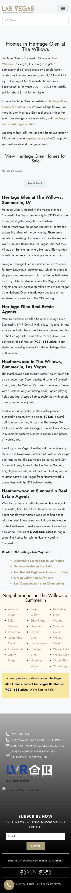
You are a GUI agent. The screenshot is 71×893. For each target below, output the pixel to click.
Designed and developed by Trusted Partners (35, 860)
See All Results (35, 183)
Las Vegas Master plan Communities (39, 583)
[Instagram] (29, 872)
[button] (63, 8)
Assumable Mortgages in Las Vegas (39, 560)
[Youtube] (48, 872)
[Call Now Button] (9, 885)
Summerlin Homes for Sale (32, 566)
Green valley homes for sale (33, 578)
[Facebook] (23, 872)
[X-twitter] (35, 872)
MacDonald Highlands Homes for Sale (41, 572)
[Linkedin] (41, 872)
